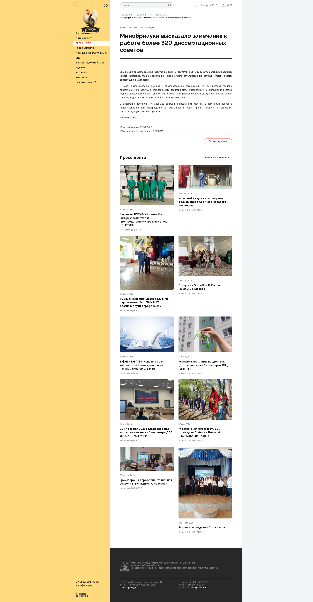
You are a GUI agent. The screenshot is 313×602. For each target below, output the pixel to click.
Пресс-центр (83, 43)
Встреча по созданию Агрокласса (202, 527)
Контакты (81, 77)
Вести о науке (162, 15)
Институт (124, 15)
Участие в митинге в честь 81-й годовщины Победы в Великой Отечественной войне (200, 432)
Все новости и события (217, 157)
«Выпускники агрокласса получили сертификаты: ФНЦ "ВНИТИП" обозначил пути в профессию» (144, 302)
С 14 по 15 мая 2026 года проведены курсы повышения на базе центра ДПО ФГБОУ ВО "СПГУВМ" (146, 432)
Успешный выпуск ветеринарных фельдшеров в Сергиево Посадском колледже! (203, 202)
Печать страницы (218, 141)
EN (76, 4)
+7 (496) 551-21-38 (195, 584)
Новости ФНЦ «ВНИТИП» (131, 229)
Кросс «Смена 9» (85, 48)
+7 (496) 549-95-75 (87, 582)
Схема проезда (128, 587)
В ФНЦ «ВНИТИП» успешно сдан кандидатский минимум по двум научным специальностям (142, 365)
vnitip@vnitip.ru (84, 585)
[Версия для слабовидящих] (106, 5)
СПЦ (78, 58)
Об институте (84, 38)
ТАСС (134, 117)
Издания (80, 67)
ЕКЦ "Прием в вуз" (86, 82)
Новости (148, 15)
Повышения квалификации (91, 53)
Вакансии (81, 72)
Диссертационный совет (91, 63)
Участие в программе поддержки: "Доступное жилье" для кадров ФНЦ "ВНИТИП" (203, 365)
